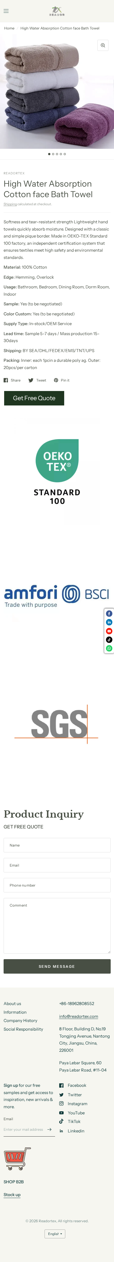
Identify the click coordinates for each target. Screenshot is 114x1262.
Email (8, 1119)
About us (12, 1003)
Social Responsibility (23, 1029)
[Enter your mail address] (49, 1129)
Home (9, 28)
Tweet (41, 380)
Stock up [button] (12, 1194)
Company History (20, 1020)
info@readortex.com (78, 1016)
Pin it (65, 380)
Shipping (10, 204)
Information (15, 1012)
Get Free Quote (34, 398)
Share (15, 380)
